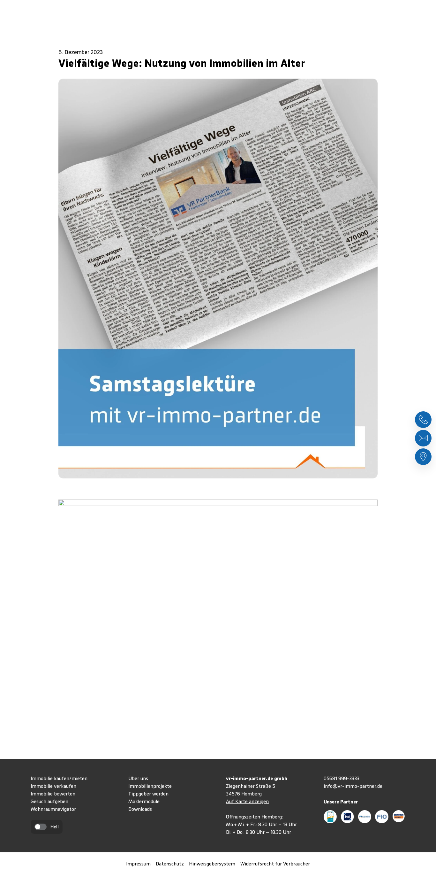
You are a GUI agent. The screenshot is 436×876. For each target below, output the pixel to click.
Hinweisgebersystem (212, 864)
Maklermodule (144, 801)
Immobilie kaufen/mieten (59, 778)
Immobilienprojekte (150, 786)
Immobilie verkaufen (53, 786)
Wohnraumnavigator (53, 809)
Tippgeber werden (148, 794)
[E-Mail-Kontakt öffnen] (423, 438)
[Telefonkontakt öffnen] (423, 419)
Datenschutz (170, 864)
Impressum (138, 864)
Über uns (138, 778)
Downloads (140, 809)
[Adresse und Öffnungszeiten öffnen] (423, 456)
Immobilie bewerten (53, 794)
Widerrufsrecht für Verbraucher (275, 864)
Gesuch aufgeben (49, 801)
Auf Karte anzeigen (247, 801)
